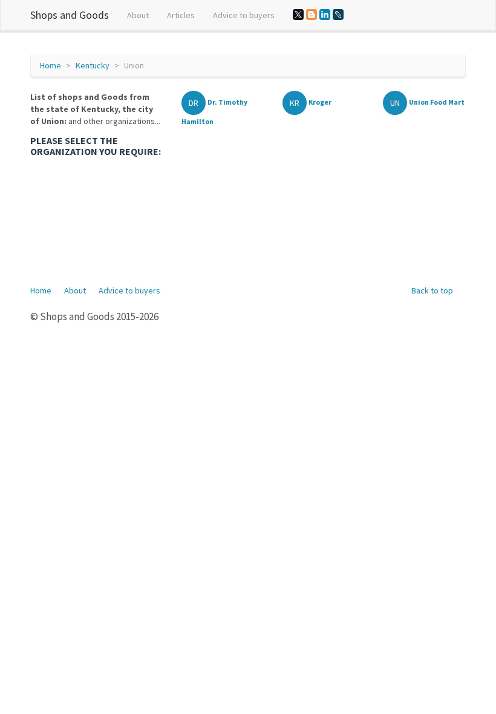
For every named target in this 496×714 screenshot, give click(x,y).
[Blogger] (311, 14)
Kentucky (92, 65)
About (138, 15)
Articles (181, 15)
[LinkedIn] (324, 14)
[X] (298, 14)
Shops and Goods (69, 15)
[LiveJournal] (338, 14)
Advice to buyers (244, 15)
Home (50, 65)
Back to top (432, 290)
